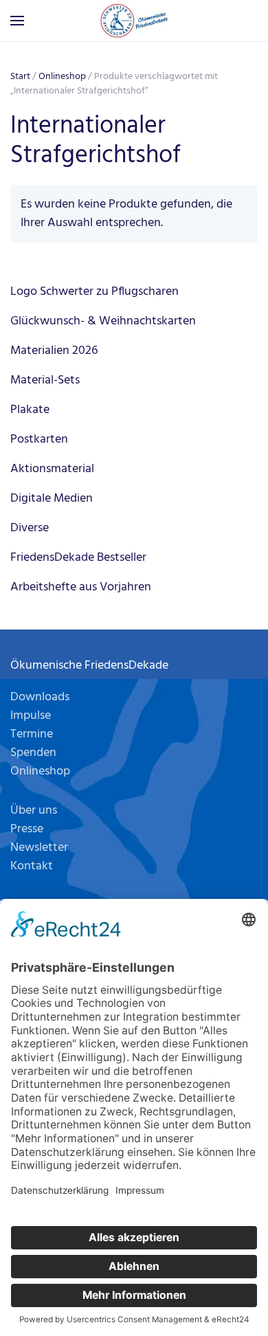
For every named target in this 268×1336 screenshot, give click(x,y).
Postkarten (39, 439)
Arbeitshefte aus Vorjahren (80, 587)
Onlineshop (62, 77)
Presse (26, 829)
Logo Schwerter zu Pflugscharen (94, 292)
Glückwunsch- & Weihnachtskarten (103, 321)
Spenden (33, 753)
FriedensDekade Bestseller (78, 558)
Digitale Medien (51, 499)
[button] (17, 20)
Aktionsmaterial (52, 469)
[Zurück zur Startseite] (134, 20)
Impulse (30, 715)
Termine (31, 734)
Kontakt (31, 866)
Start (20, 77)
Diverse (29, 528)
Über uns (33, 810)
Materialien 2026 (54, 351)
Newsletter (39, 847)
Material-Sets (45, 380)
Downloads (39, 697)
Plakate (29, 410)
